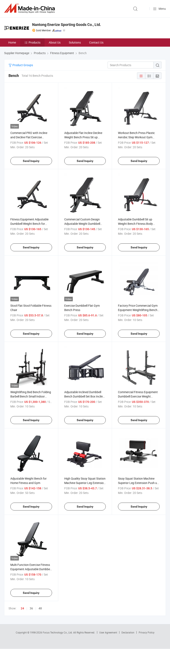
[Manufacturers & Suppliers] (30, 8)
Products (34, 42)
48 (40, 608)
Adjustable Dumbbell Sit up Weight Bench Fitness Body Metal (135, 223)
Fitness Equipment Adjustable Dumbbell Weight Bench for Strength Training (29, 223)
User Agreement (108, 632)
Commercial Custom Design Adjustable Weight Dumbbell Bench (82, 223)
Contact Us (96, 42)
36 (31, 608)
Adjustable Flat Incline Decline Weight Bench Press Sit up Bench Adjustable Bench (83, 137)
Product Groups (22, 65)
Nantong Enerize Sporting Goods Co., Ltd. (66, 24)
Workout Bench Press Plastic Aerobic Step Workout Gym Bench (136, 137)
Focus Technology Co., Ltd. (58, 632)
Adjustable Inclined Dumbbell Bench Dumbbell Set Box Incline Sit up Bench (84, 396)
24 (22, 608)
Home (12, 42)
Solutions (75, 42)
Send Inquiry (31, 161)
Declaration (127, 632)
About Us (55, 42)
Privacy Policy (146, 632)
